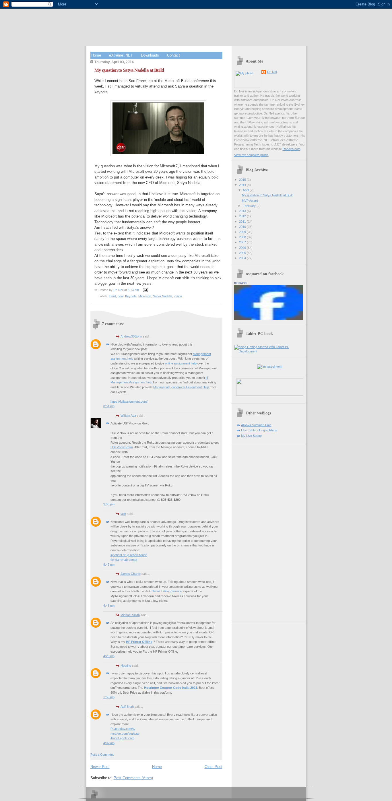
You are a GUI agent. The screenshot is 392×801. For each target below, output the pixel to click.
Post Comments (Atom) (133, 778)
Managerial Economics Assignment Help (181, 387)
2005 (243, 253)
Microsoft (144, 296)
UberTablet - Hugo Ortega (259, 430)
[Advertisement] (251, 530)
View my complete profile (251, 155)
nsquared (240, 282)
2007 (243, 242)
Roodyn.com (291, 149)
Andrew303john (131, 336)
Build (112, 296)
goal (120, 296)
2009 (243, 232)
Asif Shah (127, 706)
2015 (243, 179)
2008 (243, 237)
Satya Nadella (162, 296)
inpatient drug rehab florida (128, 555)
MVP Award (250, 200)
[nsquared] (268, 318)
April (246, 190)
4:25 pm (109, 656)
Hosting (126, 665)
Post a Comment (102, 754)
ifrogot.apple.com (122, 738)
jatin (123, 513)
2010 (243, 226)
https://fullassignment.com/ (129, 401)
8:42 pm (109, 564)
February (250, 205)
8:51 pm (109, 406)
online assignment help (181, 363)
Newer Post (100, 767)
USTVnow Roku (121, 447)
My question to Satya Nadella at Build (267, 195)
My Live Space (251, 435)
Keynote (131, 296)
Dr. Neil (272, 71)
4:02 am (109, 743)
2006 (243, 247)
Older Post (213, 767)
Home (157, 767)
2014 (243, 185)
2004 (243, 258)
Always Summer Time (256, 425)
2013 (243, 211)
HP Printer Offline (139, 641)
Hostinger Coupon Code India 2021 (170, 687)
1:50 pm (109, 697)
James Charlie (131, 573)
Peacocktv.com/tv (122, 728)
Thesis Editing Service (166, 591)
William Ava (128, 415)
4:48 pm (109, 605)
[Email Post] (145, 289)
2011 (243, 221)
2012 (243, 216)
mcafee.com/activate (124, 733)
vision (178, 296)
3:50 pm (109, 504)
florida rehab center (123, 559)
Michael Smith (130, 615)
